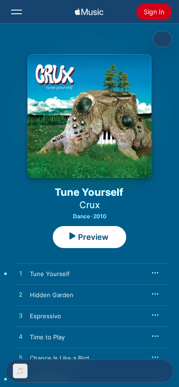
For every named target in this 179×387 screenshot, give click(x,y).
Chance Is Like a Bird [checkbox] (59, 358)
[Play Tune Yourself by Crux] (20, 274)
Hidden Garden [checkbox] (51, 295)
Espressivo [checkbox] (45, 316)
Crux (89, 204)
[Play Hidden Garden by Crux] (20, 295)
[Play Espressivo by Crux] (20, 316)
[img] (89, 12)
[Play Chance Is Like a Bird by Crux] (20, 358)
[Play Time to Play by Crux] (20, 337)
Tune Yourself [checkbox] (50, 273)
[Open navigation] (16, 12)
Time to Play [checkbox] (47, 337)
